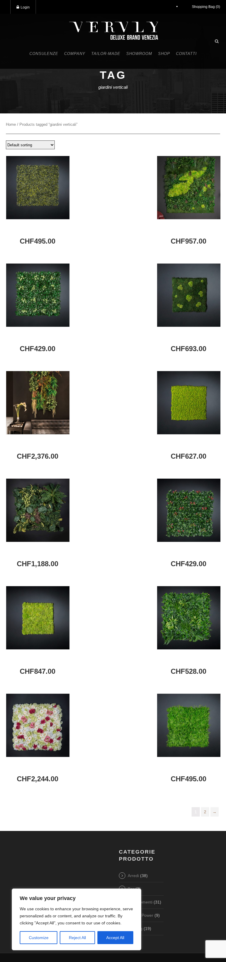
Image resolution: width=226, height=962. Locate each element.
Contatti (186, 53)
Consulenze (43, 53)
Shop (164, 53)
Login (25, 7)
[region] (76, 919)
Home (11, 124)
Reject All (77, 937)
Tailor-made (105, 53)
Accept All (115, 937)
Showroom (139, 53)
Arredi (133, 875)
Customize (39, 937)
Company (74, 53)
